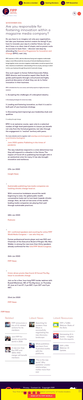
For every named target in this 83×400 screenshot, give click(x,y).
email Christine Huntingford (15, 138)
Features (11, 220)
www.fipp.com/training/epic (40, 136)
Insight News (13, 174)
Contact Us (36, 388)
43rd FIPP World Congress (40, 247)
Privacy (26, 388)
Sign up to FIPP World (41, 396)
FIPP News (12, 261)
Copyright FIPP (48, 388)
